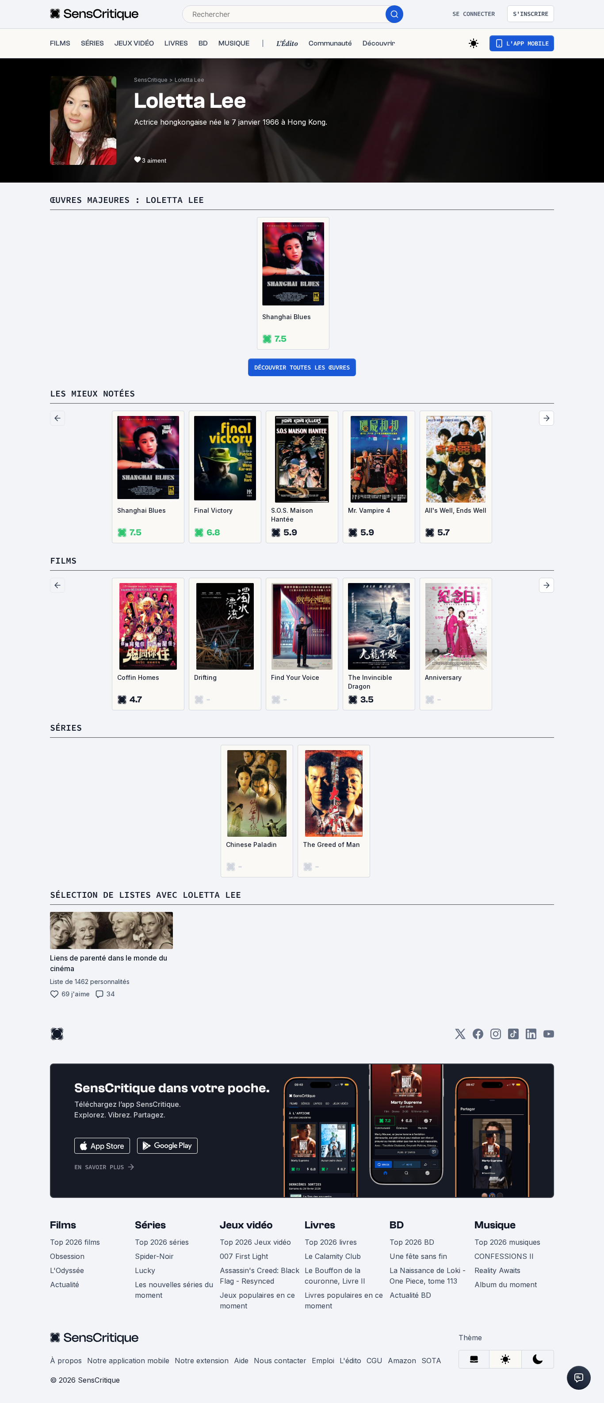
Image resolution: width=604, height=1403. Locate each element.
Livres (320, 1225)
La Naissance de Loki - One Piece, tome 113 (428, 1275)
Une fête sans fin (418, 1256)
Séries (150, 1225)
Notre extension (202, 1360)
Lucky (145, 1270)
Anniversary (443, 677)
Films (63, 1225)
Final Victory (213, 510)
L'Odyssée (67, 1270)
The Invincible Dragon (370, 682)
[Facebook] (478, 1037)
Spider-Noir (154, 1256)
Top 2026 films (75, 1242)
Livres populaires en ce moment (344, 1300)
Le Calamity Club (333, 1256)
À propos (66, 1360)
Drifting (205, 677)
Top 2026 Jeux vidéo (255, 1242)
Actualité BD (410, 1295)
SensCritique (151, 79)
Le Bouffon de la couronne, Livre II (335, 1275)
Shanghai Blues (286, 316)
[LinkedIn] (531, 1037)
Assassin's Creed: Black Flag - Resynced (259, 1275)
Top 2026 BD (412, 1242)
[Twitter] (460, 1037)
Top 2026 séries (162, 1242)
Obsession (67, 1256)
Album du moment (505, 1284)
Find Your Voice (295, 677)
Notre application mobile (128, 1360)
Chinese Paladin (251, 844)
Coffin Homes (138, 677)
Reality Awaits (497, 1270)
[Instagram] (495, 1037)
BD (397, 1225)
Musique (495, 1225)
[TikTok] (513, 1037)
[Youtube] (548, 1037)
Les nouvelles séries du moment (174, 1290)
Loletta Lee (189, 79)
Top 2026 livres (331, 1242)
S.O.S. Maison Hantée (292, 515)
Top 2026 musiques (507, 1242)
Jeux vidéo (246, 1225)
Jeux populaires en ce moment (257, 1300)
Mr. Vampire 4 (369, 510)
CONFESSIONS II (504, 1256)
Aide (241, 1360)
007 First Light (244, 1256)
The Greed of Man (331, 844)
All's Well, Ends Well (455, 510)
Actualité (64, 1284)
